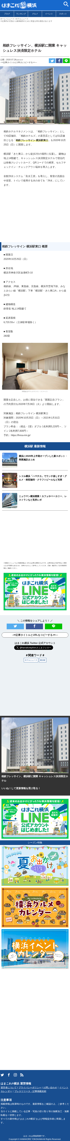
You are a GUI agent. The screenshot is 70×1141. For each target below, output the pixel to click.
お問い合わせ (50, 1087)
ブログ (7, 14)
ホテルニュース (31, 660)
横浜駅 (42, 660)
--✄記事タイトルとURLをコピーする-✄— (18, 62)
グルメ (35, 14)
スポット (63, 14)
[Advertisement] (35, 31)
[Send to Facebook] (59, 60)
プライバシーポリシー (30, 1087)
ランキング (21, 14)
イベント (49, 14)
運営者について (9, 1087)
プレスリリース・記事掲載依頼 (30, 1091)
